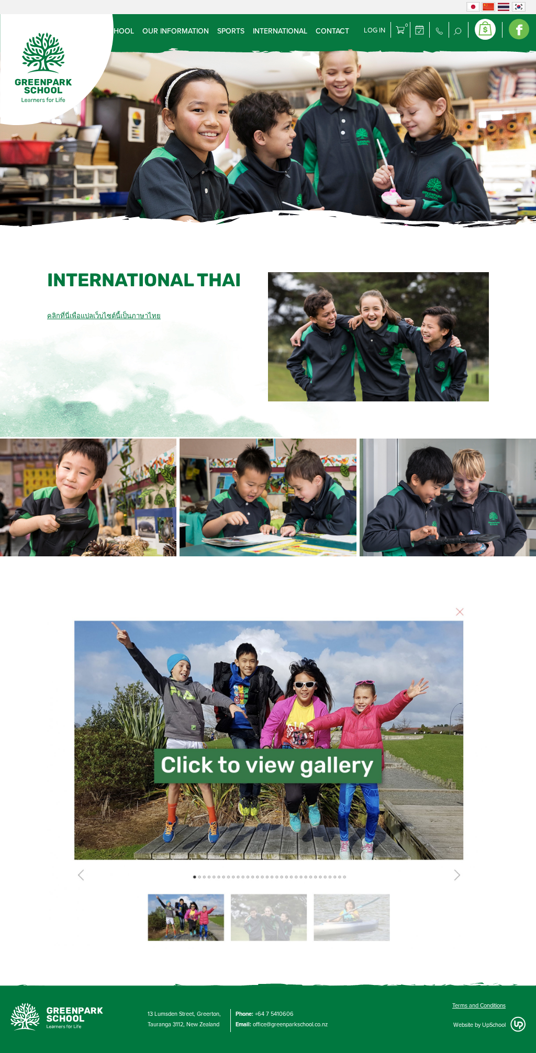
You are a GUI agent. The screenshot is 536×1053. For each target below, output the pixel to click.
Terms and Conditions (479, 1005)
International (280, 31)
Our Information (175, 31)
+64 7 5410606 (274, 1014)
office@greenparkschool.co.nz (290, 1024)
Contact (332, 31)
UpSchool (494, 1025)
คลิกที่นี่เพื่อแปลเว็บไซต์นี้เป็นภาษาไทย (104, 316)
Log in (374, 30)
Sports (230, 31)
